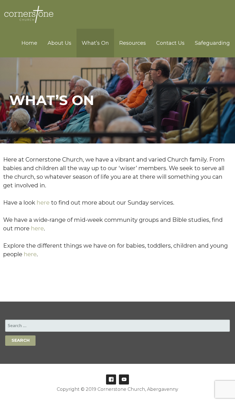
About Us (59, 43)
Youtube (124, 379)
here (44, 202)
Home (29, 43)
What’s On (95, 43)
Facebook (111, 379)
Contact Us (170, 43)
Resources (132, 43)
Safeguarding (212, 43)
